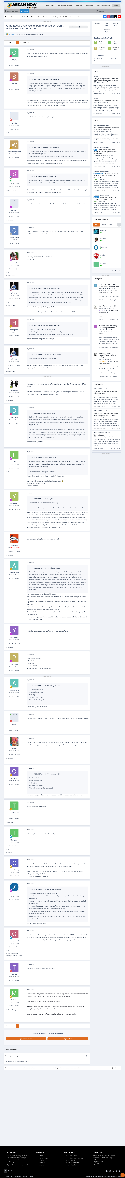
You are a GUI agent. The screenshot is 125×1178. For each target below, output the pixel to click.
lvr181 (114, 41)
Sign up (9, 1165)
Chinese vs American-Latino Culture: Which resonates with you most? (106, 414)
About (41, 1156)
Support (42, 1163)
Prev (10, 42)
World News (71, 1160)
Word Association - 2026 (107, 306)
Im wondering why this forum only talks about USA (109, 285)
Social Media (72, 1165)
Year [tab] (110, 224)
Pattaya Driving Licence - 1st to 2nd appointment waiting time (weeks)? (106, 80)
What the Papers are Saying (101, 125)
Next (24, 42)
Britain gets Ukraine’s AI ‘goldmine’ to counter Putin (105, 198)
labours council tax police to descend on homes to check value (106, 129)
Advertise (42, 1165)
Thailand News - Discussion (34, 34)
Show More (115, 271)
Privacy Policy (8, 1176)
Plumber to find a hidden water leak (106, 101)
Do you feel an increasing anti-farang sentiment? (108, 327)
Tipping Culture (99, 435)
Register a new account (26, 1039)
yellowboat (115, 47)
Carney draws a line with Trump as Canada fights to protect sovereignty (105, 151)
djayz (100, 41)
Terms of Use (44, 1158)
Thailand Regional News (75, 1158)
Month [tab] (104, 224)
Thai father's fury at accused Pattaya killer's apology (107, 355)
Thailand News (72, 1156)
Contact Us (18, 1176)
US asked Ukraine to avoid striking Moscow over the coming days (106, 175)
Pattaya (96, 76)
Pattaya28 (102, 47)
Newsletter (43, 1160)
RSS (32, 1176)
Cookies (25, 1176)
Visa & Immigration (74, 1163)
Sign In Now (68, 1039)
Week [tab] (96, 224)
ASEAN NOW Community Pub (102, 389)
